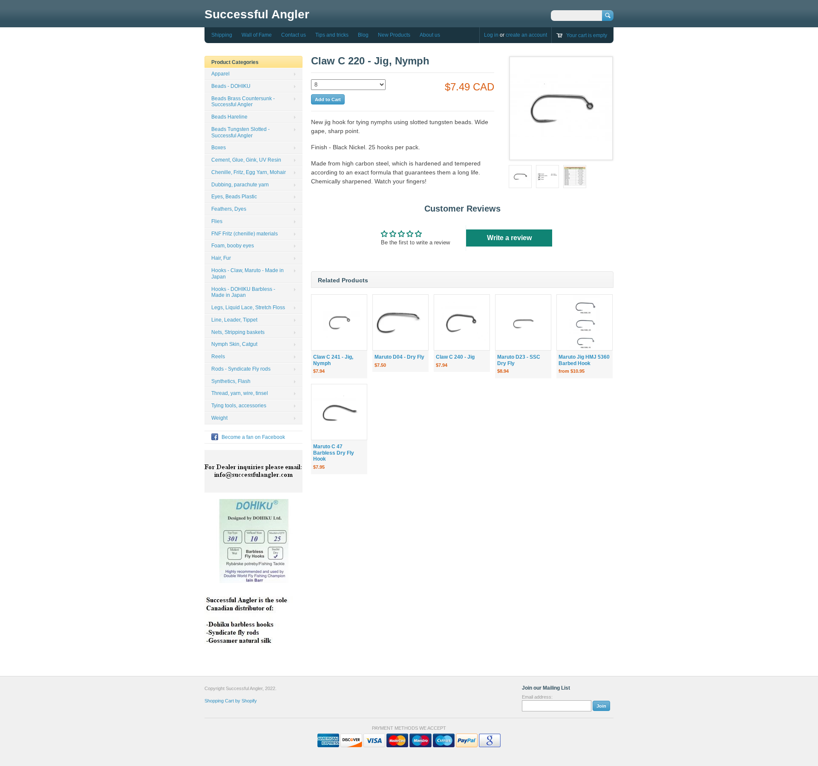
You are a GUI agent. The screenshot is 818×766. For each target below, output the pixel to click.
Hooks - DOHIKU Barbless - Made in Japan (243, 292)
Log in (491, 35)
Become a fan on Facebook (253, 437)
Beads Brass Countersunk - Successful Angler (243, 102)
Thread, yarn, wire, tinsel (239, 393)
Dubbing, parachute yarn (240, 185)
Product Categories (235, 62)
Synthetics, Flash (231, 381)
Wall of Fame (257, 35)
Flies (216, 221)
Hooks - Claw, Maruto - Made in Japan (247, 273)
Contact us (293, 35)
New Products (394, 35)
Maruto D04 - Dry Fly (399, 357)
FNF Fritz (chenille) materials (244, 234)
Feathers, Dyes (228, 209)
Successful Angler (256, 14)
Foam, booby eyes (232, 246)
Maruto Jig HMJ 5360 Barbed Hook (584, 360)
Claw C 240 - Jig (455, 357)
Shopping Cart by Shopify (230, 700)
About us (430, 35)
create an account (526, 35)
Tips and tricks (332, 35)
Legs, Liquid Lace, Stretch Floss (248, 307)
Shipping (221, 35)
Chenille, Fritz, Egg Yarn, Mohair (248, 172)
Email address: (537, 696)
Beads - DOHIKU (231, 86)
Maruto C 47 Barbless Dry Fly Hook (333, 453)
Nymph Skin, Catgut (234, 344)
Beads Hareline (229, 117)
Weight (219, 418)
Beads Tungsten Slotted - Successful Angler (240, 132)
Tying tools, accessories (238, 406)
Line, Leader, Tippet (234, 320)
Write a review (509, 237)
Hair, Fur (221, 258)
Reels (218, 357)
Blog (363, 35)
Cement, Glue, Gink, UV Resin (246, 160)
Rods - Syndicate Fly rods (241, 369)
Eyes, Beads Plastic (234, 197)
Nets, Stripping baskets (238, 332)
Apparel (220, 74)
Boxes (218, 148)
